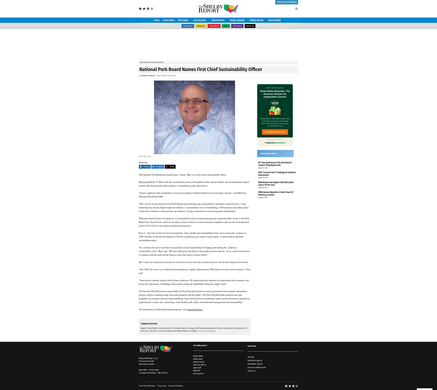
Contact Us (251, 371)
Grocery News (199, 20)
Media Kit (196, 371)
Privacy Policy (162, 386)
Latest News (168, 20)
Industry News (218, 20)
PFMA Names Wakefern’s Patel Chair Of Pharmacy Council (275, 193)
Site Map (251, 357)
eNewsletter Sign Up (255, 364)
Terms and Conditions (176, 386)
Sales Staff (197, 368)
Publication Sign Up (255, 360)
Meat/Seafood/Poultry (147, 62)
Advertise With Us (199, 365)
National (250, 26)
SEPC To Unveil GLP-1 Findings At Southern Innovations (277, 173)
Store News (183, 20)
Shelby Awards (256, 20)
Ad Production (198, 373)
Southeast (187, 26)
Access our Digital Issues (257, 367)
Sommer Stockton (148, 76)
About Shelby (274, 20)
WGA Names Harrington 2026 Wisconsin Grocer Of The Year (276, 183)
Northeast (237, 26)
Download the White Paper (275, 132)
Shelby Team (197, 359)
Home (157, 20)
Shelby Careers (198, 362)
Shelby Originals (237, 20)
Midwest (201, 26)
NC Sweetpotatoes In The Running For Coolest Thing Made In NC (275, 163)
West (226, 26)
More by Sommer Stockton (207, 331)
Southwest (214, 26)
